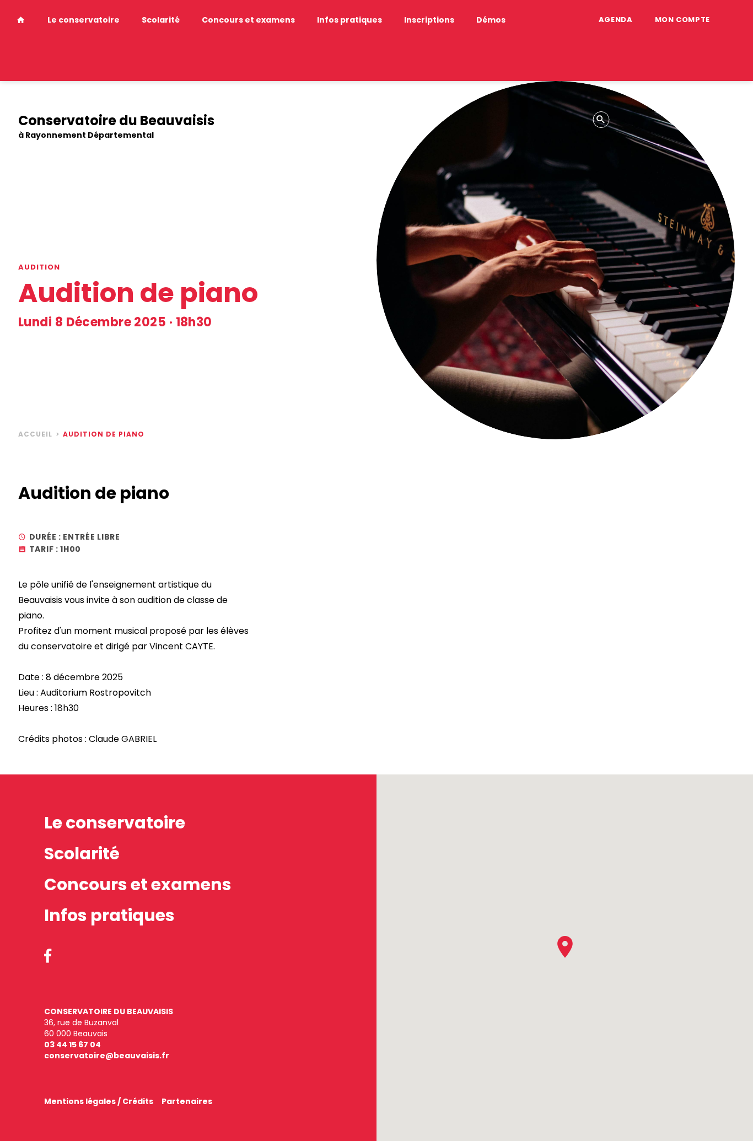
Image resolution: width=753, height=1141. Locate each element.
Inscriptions (429, 19)
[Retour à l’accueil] (21, 40)
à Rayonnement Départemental (116, 127)
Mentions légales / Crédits (98, 1101)
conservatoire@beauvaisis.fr (106, 1055)
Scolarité (161, 19)
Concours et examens (248, 19)
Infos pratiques (349, 19)
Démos (490, 19)
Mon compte (683, 19)
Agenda (616, 19)
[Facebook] (47, 957)
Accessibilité (43, 100)
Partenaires (187, 1101)
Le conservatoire (83, 19)
